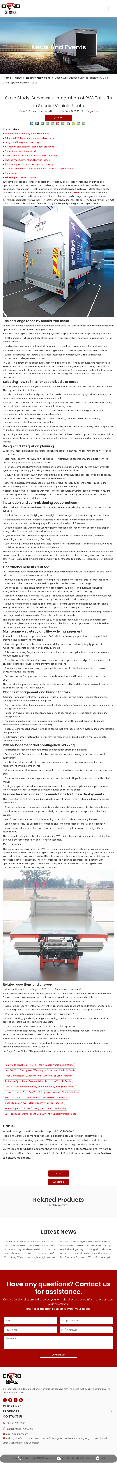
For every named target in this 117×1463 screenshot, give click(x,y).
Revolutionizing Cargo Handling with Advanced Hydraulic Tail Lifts (86, 1249)
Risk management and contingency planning (29, 164)
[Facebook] (5, 1400)
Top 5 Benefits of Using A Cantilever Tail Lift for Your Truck (30, 1241)
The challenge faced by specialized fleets (27, 133)
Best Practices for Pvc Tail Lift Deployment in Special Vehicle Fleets (40, 1113)
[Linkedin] (10, 1400)
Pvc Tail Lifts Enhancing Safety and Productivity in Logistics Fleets (39, 1086)
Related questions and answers (21, 177)
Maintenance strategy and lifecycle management (31, 155)
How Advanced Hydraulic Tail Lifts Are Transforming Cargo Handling (30, 1253)
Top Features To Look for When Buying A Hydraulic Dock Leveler (86, 1257)
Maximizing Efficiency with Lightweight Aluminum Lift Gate (30, 1257)
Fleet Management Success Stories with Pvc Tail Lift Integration (38, 1075)
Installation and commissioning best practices (29, 146)
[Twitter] (16, 1400)
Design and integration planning (22, 142)
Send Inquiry (58, 1354)
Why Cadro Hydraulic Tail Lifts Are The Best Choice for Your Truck (86, 1253)
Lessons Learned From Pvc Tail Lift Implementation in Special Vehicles (42, 1092)
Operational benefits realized (20, 151)
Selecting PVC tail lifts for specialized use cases (30, 138)
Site (96, 111)
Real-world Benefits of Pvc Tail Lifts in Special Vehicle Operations (39, 1064)
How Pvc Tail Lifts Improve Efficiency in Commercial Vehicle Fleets (40, 1070)
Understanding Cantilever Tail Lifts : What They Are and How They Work (30, 1249)
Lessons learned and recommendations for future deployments (39, 168)
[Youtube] (21, 1400)
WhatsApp (58, 1181)
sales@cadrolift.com (17, 1433)
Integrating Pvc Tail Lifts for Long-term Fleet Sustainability (35, 1108)
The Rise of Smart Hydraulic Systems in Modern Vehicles (86, 1241)
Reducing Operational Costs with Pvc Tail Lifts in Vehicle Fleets (38, 1081)
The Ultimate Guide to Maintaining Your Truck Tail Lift (30, 1245)
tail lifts (76, 192)
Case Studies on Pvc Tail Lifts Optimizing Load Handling (34, 1102)
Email (58, 1173)
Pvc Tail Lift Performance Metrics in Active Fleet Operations (36, 1097)
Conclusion (11, 173)
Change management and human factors (27, 159)
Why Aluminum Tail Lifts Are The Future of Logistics (86, 1245)
